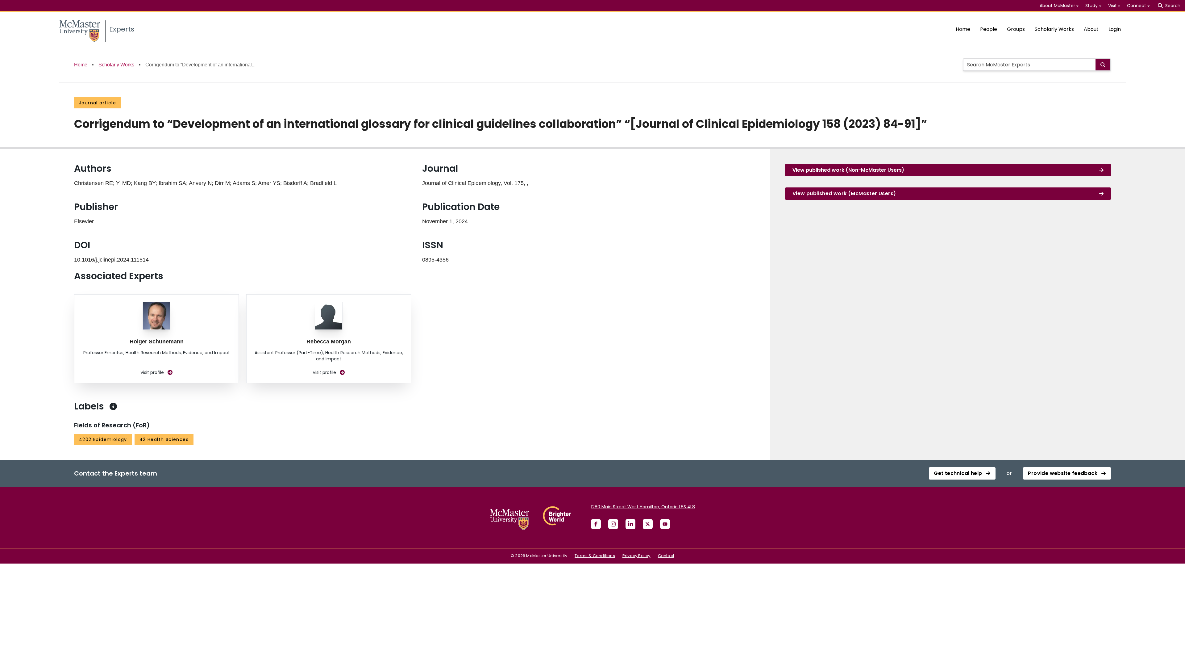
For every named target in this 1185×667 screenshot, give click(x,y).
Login (1114, 29)
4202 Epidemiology (103, 439)
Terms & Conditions (595, 556)
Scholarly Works (1054, 29)
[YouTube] (665, 524)
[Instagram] (613, 524)
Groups (1016, 29)
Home (963, 29)
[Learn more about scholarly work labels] (113, 406)
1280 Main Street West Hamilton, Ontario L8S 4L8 (643, 506)
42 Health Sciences (164, 439)
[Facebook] (596, 524)
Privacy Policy (636, 556)
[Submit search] (1103, 64)
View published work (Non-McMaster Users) (848, 170)
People (988, 29)
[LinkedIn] (630, 524)
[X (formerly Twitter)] (648, 524)
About (1091, 29)
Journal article (97, 103)
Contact (666, 556)
